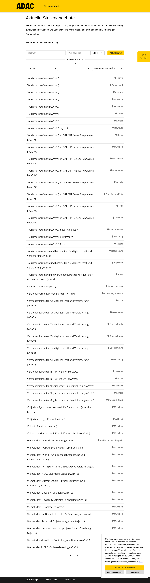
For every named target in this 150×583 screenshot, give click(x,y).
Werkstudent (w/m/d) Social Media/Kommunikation (55, 447)
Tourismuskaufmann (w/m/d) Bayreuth (48, 128)
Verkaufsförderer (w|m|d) (41, 286)
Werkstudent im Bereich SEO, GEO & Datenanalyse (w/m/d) (59, 514)
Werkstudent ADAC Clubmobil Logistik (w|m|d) (53, 473)
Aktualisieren (116, 53)
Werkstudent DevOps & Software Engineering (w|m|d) (57, 499)
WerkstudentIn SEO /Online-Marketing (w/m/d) (52, 547)
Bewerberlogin (32, 580)
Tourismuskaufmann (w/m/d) (43, 78)
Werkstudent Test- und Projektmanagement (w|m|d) (56, 521)
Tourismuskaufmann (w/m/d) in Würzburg (50, 236)
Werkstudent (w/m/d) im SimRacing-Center (50, 440)
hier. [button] (140, 562)
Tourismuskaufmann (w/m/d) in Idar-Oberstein (52, 229)
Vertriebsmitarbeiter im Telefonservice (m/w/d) (52, 371)
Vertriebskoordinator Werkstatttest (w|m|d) (51, 293)
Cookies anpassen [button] (114, 572)
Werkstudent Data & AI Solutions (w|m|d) (50, 492)
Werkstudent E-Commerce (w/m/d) (46, 507)
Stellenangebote (52, 6)
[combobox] (97, 53)
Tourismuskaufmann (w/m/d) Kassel (46, 244)
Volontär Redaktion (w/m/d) (42, 426)
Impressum (70, 580)
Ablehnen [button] (135, 572)
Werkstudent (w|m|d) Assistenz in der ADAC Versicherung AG (61, 466)
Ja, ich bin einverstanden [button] (125, 568)
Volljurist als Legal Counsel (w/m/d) (46, 419)
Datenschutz (51, 580)
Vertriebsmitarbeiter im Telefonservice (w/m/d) (52, 378)
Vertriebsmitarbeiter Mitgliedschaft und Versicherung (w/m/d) (60, 385)
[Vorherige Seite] (70, 555)
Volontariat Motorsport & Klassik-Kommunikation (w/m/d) (58, 433)
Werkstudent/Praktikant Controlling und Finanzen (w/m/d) (58, 540)
